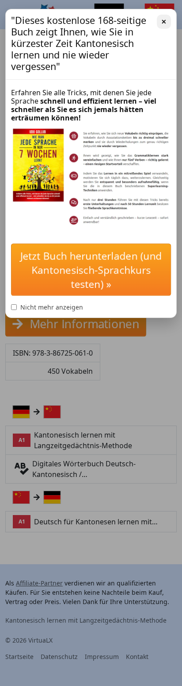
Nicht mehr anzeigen (51, 307)
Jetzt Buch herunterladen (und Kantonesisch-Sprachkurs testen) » (91, 269)
